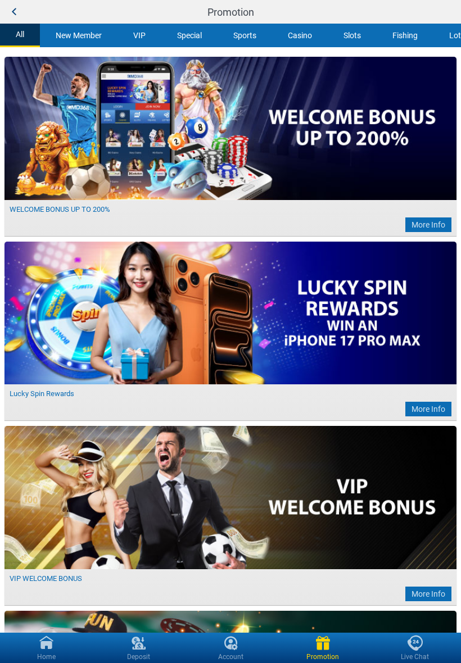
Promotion (230, 12)
